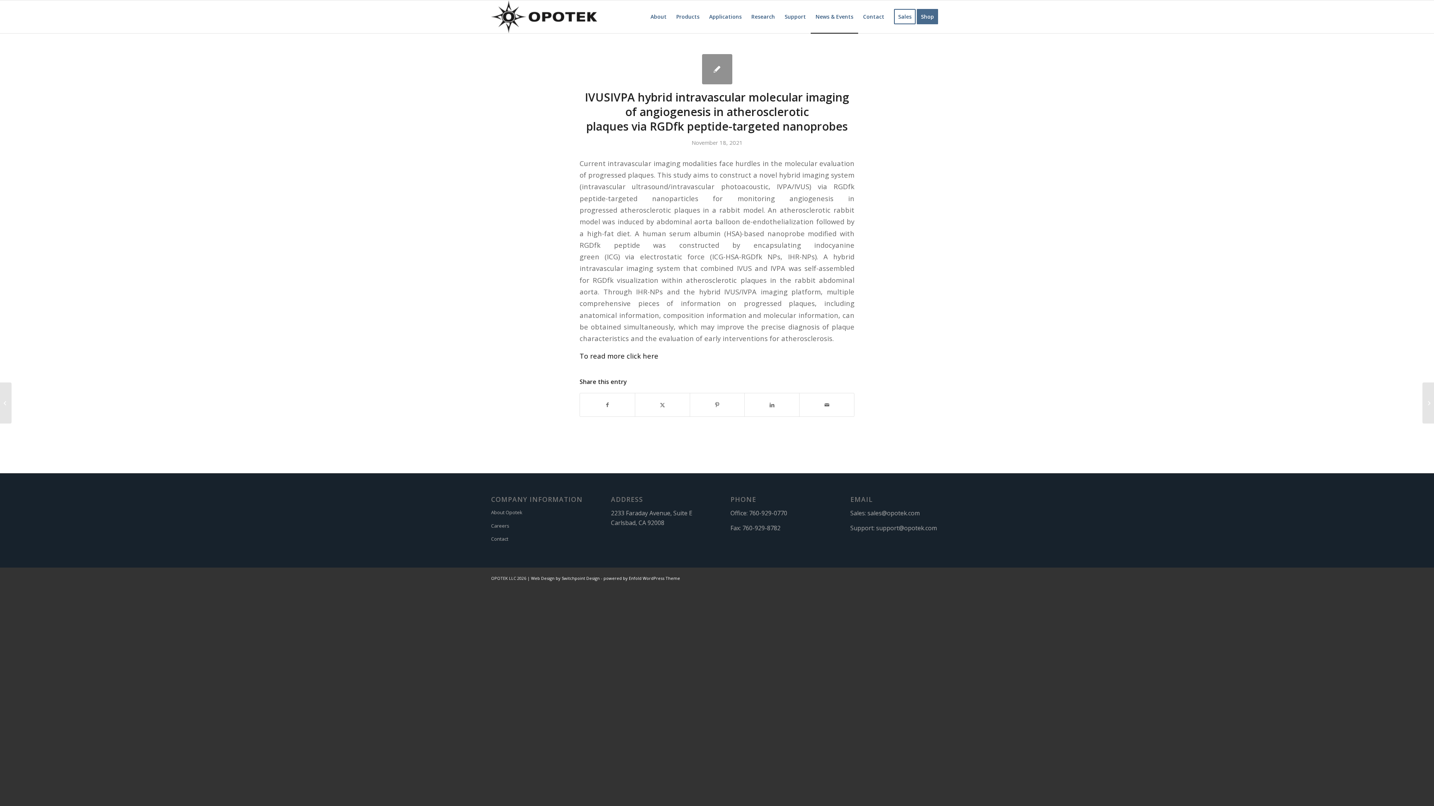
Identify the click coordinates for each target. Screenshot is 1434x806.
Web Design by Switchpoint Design (565, 578)
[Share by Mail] (827, 404)
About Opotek (506, 512)
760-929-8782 (761, 528)
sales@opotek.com (893, 513)
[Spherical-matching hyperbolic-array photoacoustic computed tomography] (6, 403)
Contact (499, 538)
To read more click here (619, 355)
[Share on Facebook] (607, 404)
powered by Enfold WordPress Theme (641, 578)
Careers (500, 525)
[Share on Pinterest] (717, 404)
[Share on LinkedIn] (772, 404)
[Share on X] (662, 404)
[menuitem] (658, 16)
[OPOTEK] (544, 16)
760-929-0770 (768, 513)
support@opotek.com (906, 528)
